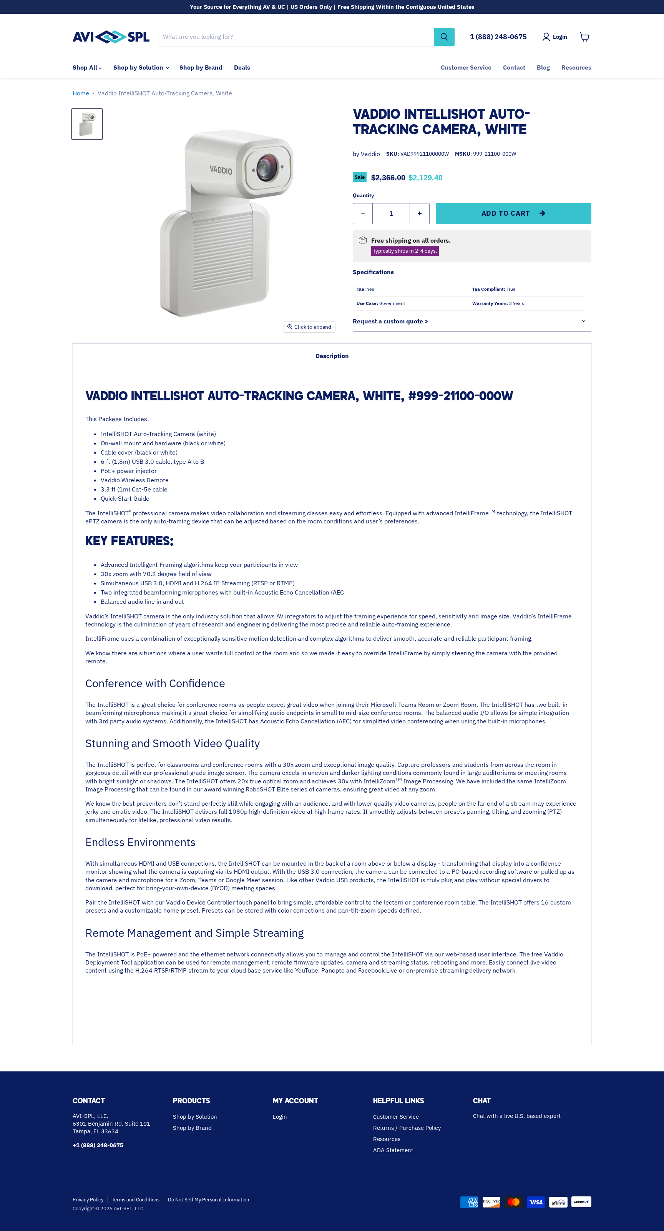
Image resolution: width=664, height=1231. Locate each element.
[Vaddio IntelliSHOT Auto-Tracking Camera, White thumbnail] (87, 124)
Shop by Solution (139, 67)
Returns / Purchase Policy (407, 1127)
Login (280, 1116)
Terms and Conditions (135, 1199)
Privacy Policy (88, 1199)
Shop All (86, 67)
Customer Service (466, 67)
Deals (242, 67)
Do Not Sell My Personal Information (208, 1199)
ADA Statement (393, 1150)
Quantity (363, 195)
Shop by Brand (200, 67)
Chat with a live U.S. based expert (517, 1115)
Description (332, 356)
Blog (543, 67)
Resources (576, 67)
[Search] (444, 37)
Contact (514, 67)
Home (81, 93)
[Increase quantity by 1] (420, 213)
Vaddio (370, 154)
